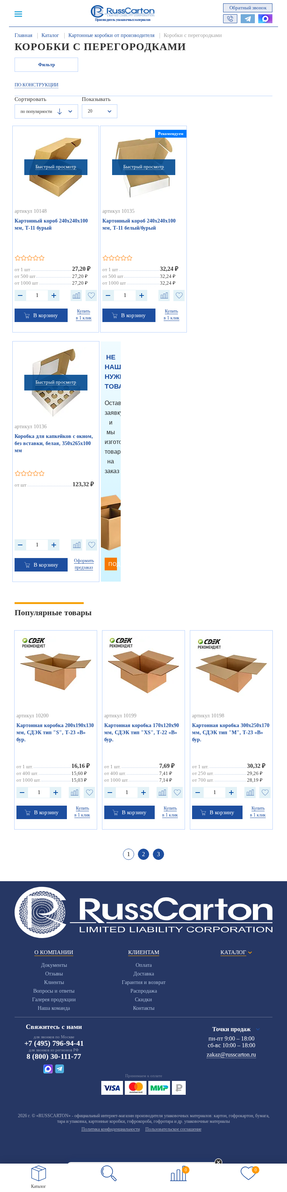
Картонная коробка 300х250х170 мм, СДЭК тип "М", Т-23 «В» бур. (230, 732)
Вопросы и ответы (53, 991)
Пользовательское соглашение (173, 1129)
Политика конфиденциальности (110, 1129)
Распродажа (143, 991)
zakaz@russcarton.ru (231, 1054)
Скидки (143, 999)
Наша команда (54, 1008)
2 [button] (143, 854)
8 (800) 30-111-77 (54, 1056)
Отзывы (54, 974)
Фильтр (46, 64)
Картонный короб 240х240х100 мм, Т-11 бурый (51, 224)
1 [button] (128, 854)
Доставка (143, 974)
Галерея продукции (54, 999)
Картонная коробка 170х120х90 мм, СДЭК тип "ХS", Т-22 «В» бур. (141, 732)
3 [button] (158, 854)
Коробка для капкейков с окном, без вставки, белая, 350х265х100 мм (54, 443)
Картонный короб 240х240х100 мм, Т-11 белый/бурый (139, 224)
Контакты (143, 1008)
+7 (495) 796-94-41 (54, 1043)
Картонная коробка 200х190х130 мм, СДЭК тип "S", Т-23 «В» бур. (55, 732)
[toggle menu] (18, 13)
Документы (54, 965)
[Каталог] (39, 1173)
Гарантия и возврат (144, 982)
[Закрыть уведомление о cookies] (218, 1163)
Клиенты (54, 982)
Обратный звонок (247, 7)
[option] (56, 730)
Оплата (144, 965)
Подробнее (112, 564)
